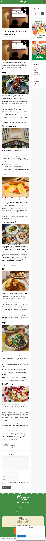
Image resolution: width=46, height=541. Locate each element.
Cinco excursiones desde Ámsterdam (10, 445)
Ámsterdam (16, 442)
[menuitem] (43, 2)
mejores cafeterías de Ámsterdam (18, 438)
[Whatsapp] (28, 502)
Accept (21, 536)
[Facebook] (18, 502)
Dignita (4, 322)
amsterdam (6, 444)
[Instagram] (20, 502)
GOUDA (35, 70)
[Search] (42, 13)
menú (24, 414)
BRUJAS (36, 66)
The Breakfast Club (9, 222)
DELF (35, 85)
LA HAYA (36, 77)
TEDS (4, 174)
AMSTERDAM (37, 64)
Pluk (3, 269)
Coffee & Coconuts (9, 126)
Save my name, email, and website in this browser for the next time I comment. (16, 483)
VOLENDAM (36, 83)
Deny (31, 536)
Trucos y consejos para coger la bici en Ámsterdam (12, 447)
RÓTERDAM (36, 81)
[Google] (23, 502)
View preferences (40, 536)
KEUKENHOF (37, 74)
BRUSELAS (36, 68)
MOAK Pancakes (8, 384)
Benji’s (4, 72)
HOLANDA (36, 72)
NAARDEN (36, 79)
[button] (43, 527)
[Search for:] (37, 13)
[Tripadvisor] (25, 502)
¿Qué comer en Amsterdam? (8, 442)
